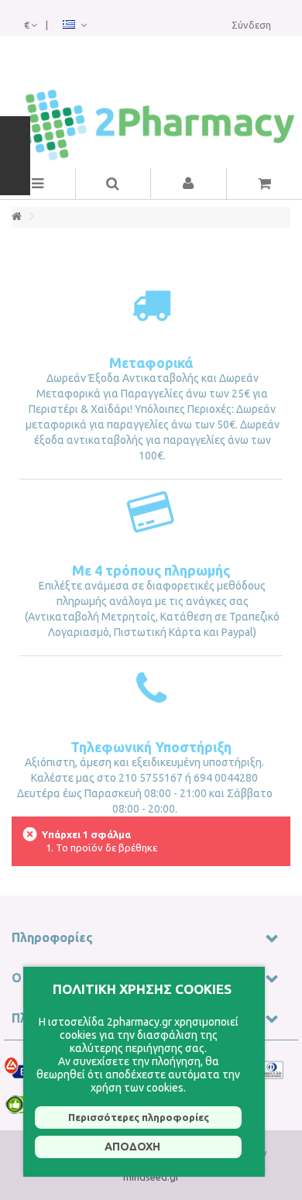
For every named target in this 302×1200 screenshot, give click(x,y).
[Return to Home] (16, 216)
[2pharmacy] (151, 125)
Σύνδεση (251, 24)
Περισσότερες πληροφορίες (138, 1117)
